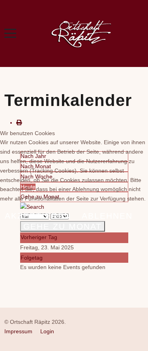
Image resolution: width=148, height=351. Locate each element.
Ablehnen (107, 215)
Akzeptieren (38, 215)
